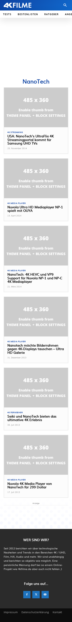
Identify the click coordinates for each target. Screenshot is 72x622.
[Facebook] (26, 594)
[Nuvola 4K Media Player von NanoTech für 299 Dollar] (36, 455)
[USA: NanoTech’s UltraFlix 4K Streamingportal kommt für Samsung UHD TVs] (36, 107)
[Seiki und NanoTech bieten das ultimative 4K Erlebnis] (36, 387)
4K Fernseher (15, 412)
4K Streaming (15, 132)
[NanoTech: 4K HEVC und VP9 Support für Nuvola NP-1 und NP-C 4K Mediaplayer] (36, 245)
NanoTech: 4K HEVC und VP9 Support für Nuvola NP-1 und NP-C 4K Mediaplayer (34, 278)
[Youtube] (45, 594)
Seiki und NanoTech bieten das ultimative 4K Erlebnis (31, 418)
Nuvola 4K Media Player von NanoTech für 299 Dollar (29, 485)
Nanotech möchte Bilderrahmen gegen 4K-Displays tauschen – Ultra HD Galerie (35, 349)
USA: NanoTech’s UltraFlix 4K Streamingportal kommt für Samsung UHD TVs (30, 139)
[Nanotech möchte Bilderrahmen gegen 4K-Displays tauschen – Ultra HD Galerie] (36, 316)
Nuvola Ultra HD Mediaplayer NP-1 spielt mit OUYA (35, 208)
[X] (36, 594)
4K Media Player (16, 203)
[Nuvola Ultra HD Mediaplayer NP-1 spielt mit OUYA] (36, 178)
